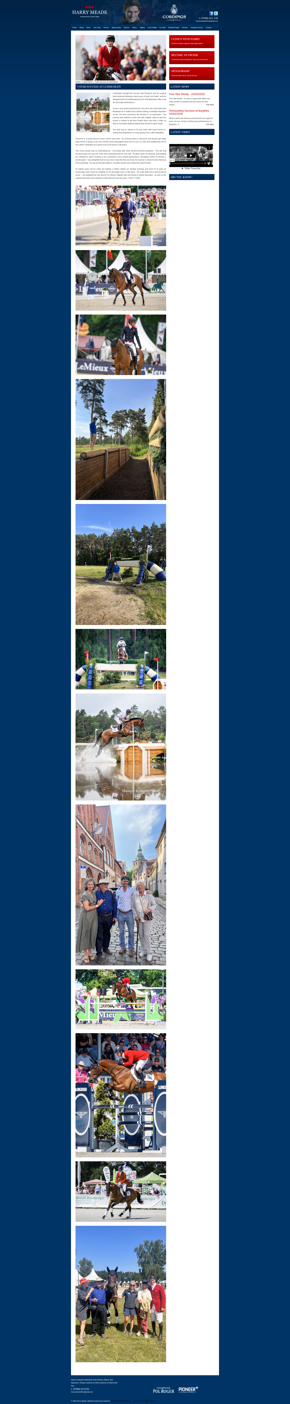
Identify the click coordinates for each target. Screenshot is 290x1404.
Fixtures (185, 27)
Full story (210, 105)
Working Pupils (173, 27)
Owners (126, 27)
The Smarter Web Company (121, 1401)
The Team (97, 27)
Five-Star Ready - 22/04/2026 (187, 94)
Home (74, 27)
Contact (208, 27)
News (88, 27)
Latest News (87, 82)
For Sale (162, 27)
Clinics (134, 27)
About (81, 27)
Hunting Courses (197, 27)
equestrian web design (141, 1401)
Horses (106, 27)
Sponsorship (116, 27)
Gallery (142, 27)
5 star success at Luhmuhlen (106, 82)
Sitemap (153, 1401)
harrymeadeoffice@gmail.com (207, 21)
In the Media (152, 27)
